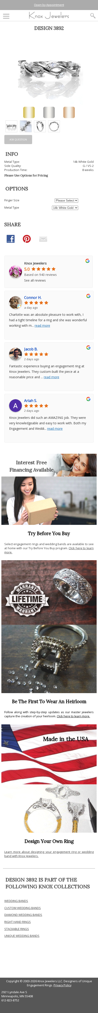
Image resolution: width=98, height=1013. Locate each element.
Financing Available (31, 469)
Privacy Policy (62, 985)
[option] (11, 126)
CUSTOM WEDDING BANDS (22, 908)
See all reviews (35, 280)
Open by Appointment (49, 5)
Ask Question (18, 139)
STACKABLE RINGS (16, 929)
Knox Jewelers (35, 263)
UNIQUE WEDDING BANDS (21, 936)
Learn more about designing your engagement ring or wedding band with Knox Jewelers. (49, 854)
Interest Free (31, 462)
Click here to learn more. (73, 716)
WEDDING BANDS (16, 901)
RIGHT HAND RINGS (17, 922)
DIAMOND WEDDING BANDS (23, 915)
